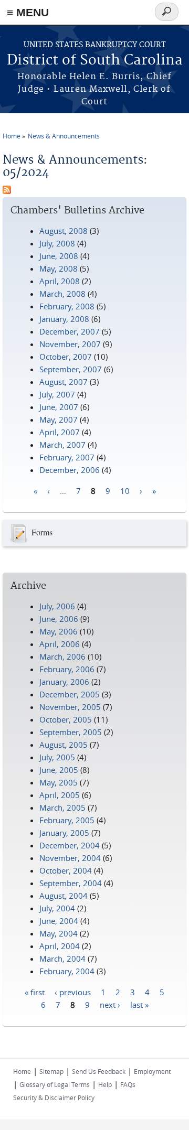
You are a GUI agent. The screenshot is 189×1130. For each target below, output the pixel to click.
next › (110, 1004)
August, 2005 (63, 744)
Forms (42, 531)
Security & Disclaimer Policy (53, 1097)
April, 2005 (59, 795)
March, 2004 (62, 958)
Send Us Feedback (98, 1071)
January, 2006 (64, 681)
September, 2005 (70, 732)
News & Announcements (64, 136)
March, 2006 (62, 656)
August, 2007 (63, 381)
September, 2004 (70, 883)
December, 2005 (69, 694)
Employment (152, 1071)
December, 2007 (69, 331)
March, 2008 (62, 293)
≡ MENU (28, 12)
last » (139, 1004)
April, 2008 (59, 281)
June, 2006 (58, 619)
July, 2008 (57, 243)
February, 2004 (66, 971)
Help (105, 1084)
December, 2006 (69, 470)
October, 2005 (65, 719)
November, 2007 (70, 344)
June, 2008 (58, 256)
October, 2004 (65, 870)
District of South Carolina (95, 60)
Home (11, 136)
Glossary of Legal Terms (54, 1084)
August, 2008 (63, 230)
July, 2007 (57, 394)
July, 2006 (57, 606)
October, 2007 (65, 356)
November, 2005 (70, 707)
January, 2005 (64, 832)
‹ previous (73, 991)
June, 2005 (58, 770)
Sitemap (51, 1071)
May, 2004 (58, 933)
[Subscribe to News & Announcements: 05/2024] (7, 191)
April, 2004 (59, 946)
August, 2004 (63, 895)
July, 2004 (57, 908)
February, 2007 (66, 457)
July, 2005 (57, 757)
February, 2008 (66, 306)
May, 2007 (58, 419)
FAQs (127, 1084)
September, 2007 (70, 369)
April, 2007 (59, 432)
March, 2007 (62, 444)
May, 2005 (58, 782)
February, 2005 (66, 820)
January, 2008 (64, 319)
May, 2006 (58, 631)
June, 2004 (58, 921)
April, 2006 (59, 644)
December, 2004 (69, 845)
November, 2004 (70, 858)
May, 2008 (58, 268)
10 (125, 490)
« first (35, 991)
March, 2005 (62, 807)
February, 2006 (66, 669)
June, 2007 (58, 407)
